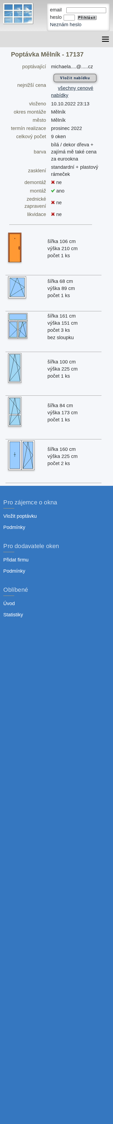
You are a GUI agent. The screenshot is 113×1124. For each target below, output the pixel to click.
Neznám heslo (65, 24)
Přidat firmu (16, 560)
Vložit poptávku (20, 516)
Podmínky (14, 527)
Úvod (9, 603)
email (58, 10)
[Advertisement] (56, 868)
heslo (56, 17)
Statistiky (13, 614)
